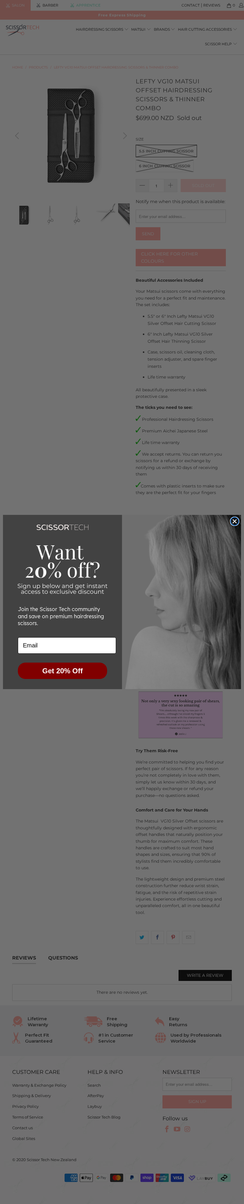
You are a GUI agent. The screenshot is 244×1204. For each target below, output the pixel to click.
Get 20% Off (62, 671)
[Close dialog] (235, 521)
